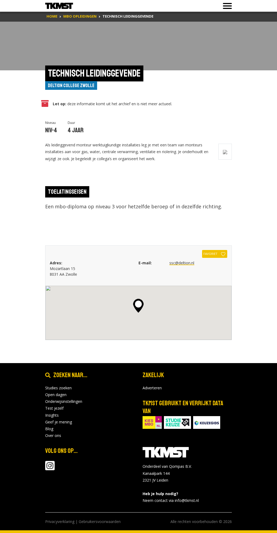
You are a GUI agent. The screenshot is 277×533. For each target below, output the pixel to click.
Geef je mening (58, 422)
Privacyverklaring (59, 521)
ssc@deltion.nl (181, 262)
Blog (49, 428)
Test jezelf (54, 408)
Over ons (53, 435)
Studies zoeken (58, 387)
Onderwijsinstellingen (63, 401)
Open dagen (56, 394)
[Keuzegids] (206, 422)
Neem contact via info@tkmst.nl (171, 500)
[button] (138, 306)
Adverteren (152, 387)
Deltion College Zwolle (71, 85)
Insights (52, 415)
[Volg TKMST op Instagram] (50, 468)
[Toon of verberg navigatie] (226, 6)
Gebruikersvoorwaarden (100, 521)
